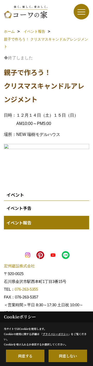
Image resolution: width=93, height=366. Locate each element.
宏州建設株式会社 (19, 266)
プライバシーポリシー (55, 334)
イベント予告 (18, 208)
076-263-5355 (26, 289)
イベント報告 (18, 222)
